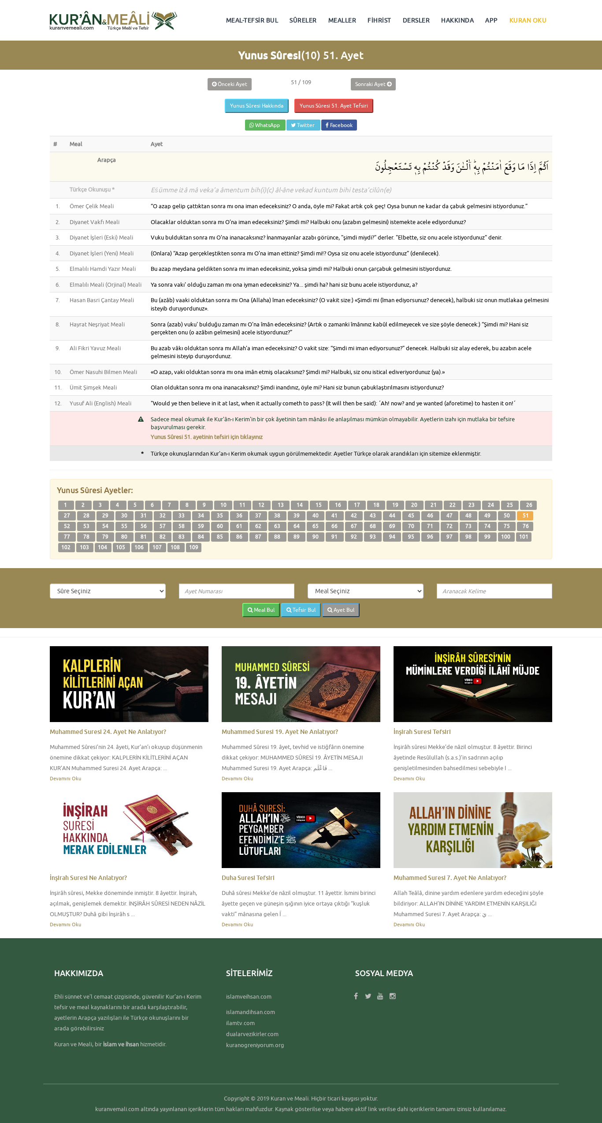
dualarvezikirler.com (252, 1033)
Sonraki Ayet (371, 84)
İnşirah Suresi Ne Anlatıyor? (88, 877)
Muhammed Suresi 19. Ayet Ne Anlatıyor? (280, 731)
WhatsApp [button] (267, 125)
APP (491, 20)
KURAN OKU (528, 20)
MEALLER (342, 20)
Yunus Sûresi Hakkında (256, 105)
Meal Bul (264, 609)
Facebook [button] (341, 125)
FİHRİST (379, 20)
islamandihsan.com (250, 1011)
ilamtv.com (240, 1022)
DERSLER (416, 20)
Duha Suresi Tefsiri (248, 877)
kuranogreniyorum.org (255, 1044)
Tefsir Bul (303, 609)
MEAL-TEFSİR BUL (252, 20)
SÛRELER (303, 20)
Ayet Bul (343, 609)
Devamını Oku (65, 778)
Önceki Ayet (231, 84)
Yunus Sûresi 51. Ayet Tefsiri (334, 105)
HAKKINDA (457, 20)
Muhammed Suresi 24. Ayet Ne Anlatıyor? (108, 731)
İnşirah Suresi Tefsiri (422, 731)
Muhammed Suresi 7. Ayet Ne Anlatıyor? (450, 877)
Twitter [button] (306, 125)
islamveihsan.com (248, 996)
